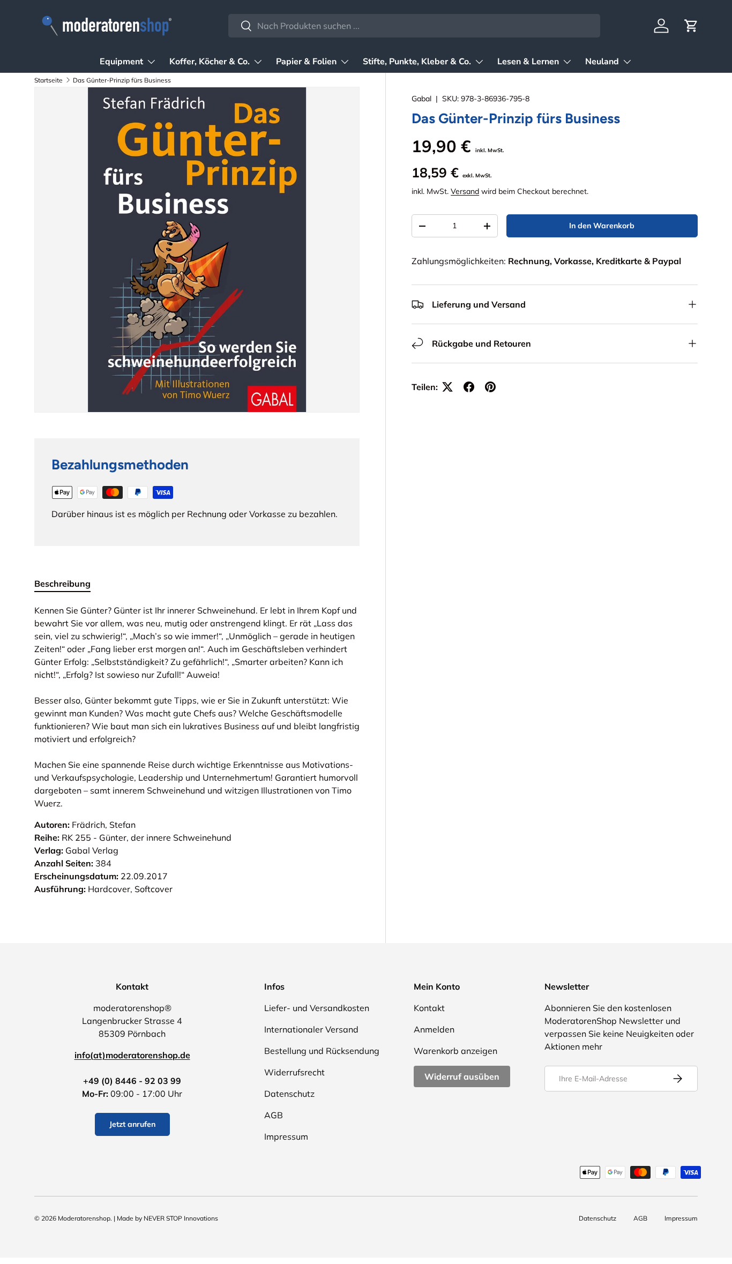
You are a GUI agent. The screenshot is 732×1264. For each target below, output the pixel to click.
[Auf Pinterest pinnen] (490, 387)
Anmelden (434, 1029)
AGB (273, 1115)
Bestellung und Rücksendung (321, 1050)
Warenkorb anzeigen (455, 1050)
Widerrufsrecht (294, 1072)
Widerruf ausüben (461, 1076)
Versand (465, 191)
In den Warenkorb (601, 225)
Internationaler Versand (311, 1029)
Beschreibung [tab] (62, 583)
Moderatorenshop (84, 1218)
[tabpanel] (197, 749)
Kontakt (429, 1008)
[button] (691, 26)
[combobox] (414, 26)
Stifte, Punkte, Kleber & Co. (417, 62)
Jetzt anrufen (132, 1124)
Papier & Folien (306, 62)
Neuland (602, 62)
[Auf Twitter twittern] (447, 387)
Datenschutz (289, 1093)
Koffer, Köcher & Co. (209, 62)
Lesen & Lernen (528, 62)
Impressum (286, 1136)
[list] (197, 249)
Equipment (121, 62)
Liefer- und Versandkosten (316, 1008)
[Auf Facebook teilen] (469, 387)
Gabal (421, 98)
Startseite (48, 80)
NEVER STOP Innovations (181, 1218)
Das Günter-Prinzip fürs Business (122, 80)
